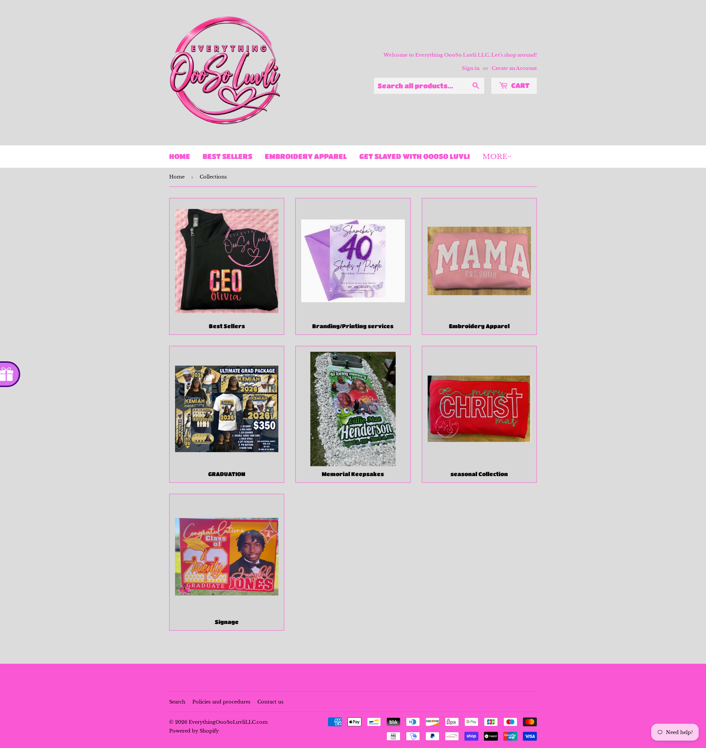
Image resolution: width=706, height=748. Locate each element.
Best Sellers (227, 156)
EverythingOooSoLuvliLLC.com (228, 722)
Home (179, 156)
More (494, 156)
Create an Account (514, 68)
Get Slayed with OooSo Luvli (414, 156)
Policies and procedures (221, 702)
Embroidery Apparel (306, 156)
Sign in (470, 68)
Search (177, 702)
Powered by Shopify (194, 731)
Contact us (270, 702)
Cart (520, 85)
